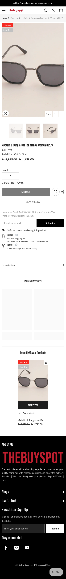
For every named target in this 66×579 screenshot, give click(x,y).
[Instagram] (16, 547)
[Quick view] (46, 362)
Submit (55, 528)
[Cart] (61, 10)
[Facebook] (6, 547)
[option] (33, 70)
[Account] (53, 10)
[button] (55, 114)
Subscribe (50, 223)
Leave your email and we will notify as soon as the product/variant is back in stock (28, 214)
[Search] (46, 10)
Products (14, 18)
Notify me (33, 404)
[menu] (3, 10)
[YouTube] (27, 547)
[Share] (62, 192)
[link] (56, 192)
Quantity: (6, 170)
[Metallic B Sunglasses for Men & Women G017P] (33, 380)
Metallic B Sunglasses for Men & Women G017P (31, 420)
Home (4, 18)
